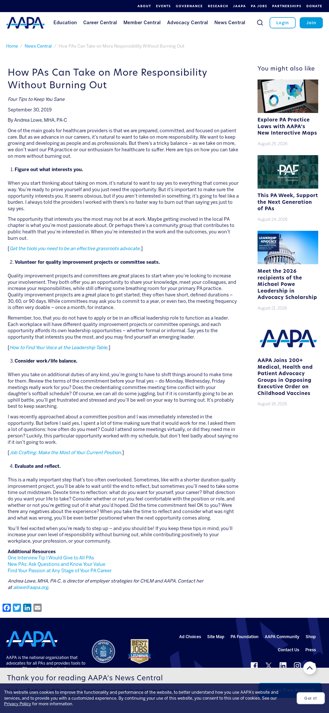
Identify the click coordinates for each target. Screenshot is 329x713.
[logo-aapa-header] (25, 22)
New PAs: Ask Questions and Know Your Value (56, 564)
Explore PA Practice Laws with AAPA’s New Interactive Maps (287, 127)
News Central (38, 46)
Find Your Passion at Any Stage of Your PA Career (60, 571)
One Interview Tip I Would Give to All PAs (51, 558)
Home (12, 46)
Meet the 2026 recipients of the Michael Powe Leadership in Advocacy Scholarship (287, 284)
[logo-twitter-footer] (268, 665)
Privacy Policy (17, 703)
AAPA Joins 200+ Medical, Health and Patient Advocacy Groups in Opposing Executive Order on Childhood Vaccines (285, 377)
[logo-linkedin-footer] (283, 665)
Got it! (310, 698)
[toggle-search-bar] (260, 22)
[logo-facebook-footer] (254, 665)
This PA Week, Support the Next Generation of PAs (288, 202)
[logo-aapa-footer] (32, 639)
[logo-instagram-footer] (297, 665)
